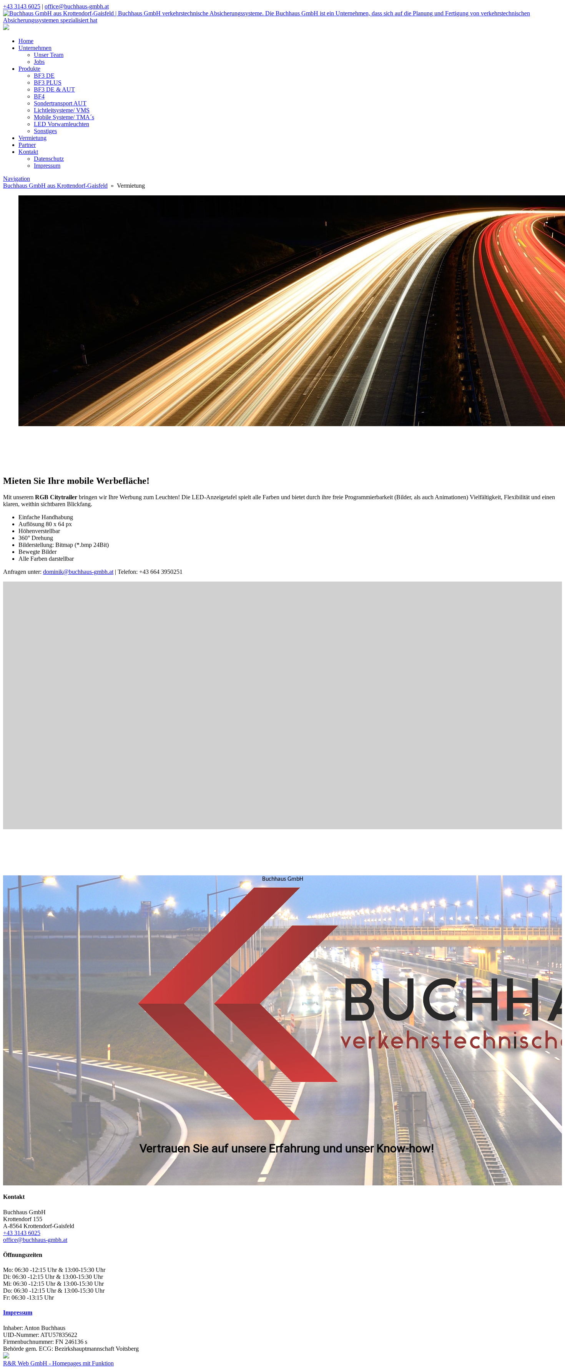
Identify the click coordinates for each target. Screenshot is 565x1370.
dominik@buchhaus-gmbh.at (78, 571)
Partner (27, 145)
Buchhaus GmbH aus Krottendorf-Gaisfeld (55, 185)
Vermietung (32, 138)
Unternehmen (35, 48)
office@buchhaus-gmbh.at (77, 6)
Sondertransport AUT (60, 103)
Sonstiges (45, 131)
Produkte (29, 68)
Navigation (16, 178)
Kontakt (28, 151)
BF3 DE (44, 75)
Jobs (39, 61)
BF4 (39, 96)
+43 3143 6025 (21, 6)
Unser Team (48, 55)
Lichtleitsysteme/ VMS (62, 110)
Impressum (47, 165)
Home (25, 41)
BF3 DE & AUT (54, 89)
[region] (282, 451)
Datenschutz (49, 158)
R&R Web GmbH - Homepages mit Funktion (58, 1363)
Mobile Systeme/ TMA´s (64, 117)
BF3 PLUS (47, 82)
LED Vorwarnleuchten (61, 124)
